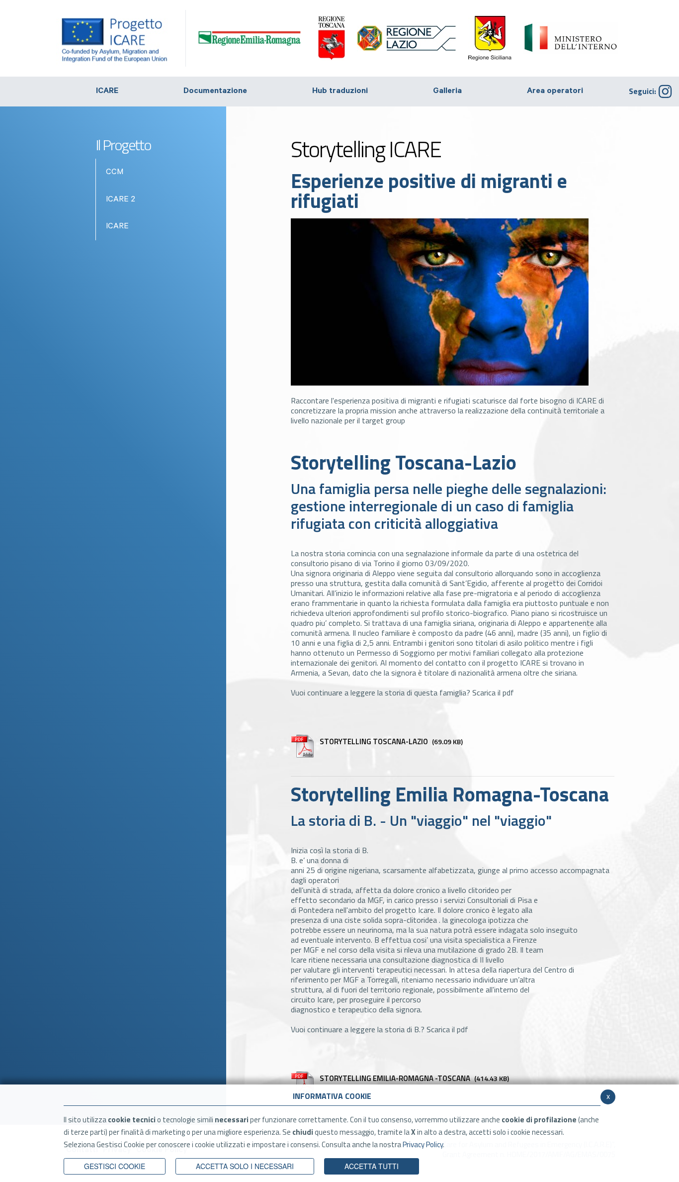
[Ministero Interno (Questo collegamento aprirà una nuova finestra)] (570, 38)
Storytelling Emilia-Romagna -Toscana (414, 1078)
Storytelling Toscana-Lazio (391, 741)
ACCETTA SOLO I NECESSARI (245, 1166)
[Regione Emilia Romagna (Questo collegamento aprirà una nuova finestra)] (249, 37)
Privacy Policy (423, 1144)
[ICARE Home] (121, 38)
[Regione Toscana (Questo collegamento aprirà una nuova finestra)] (331, 38)
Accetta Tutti (371, 1166)
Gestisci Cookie (114, 1166)
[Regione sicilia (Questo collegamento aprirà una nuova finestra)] (489, 38)
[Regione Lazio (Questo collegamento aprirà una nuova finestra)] (406, 38)
